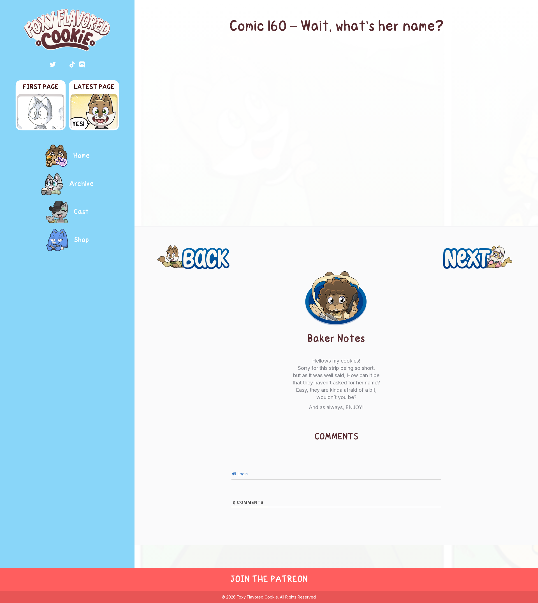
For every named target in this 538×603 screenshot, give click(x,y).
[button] (52, 64)
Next (510, 250)
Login (242, 473)
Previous (172, 250)
